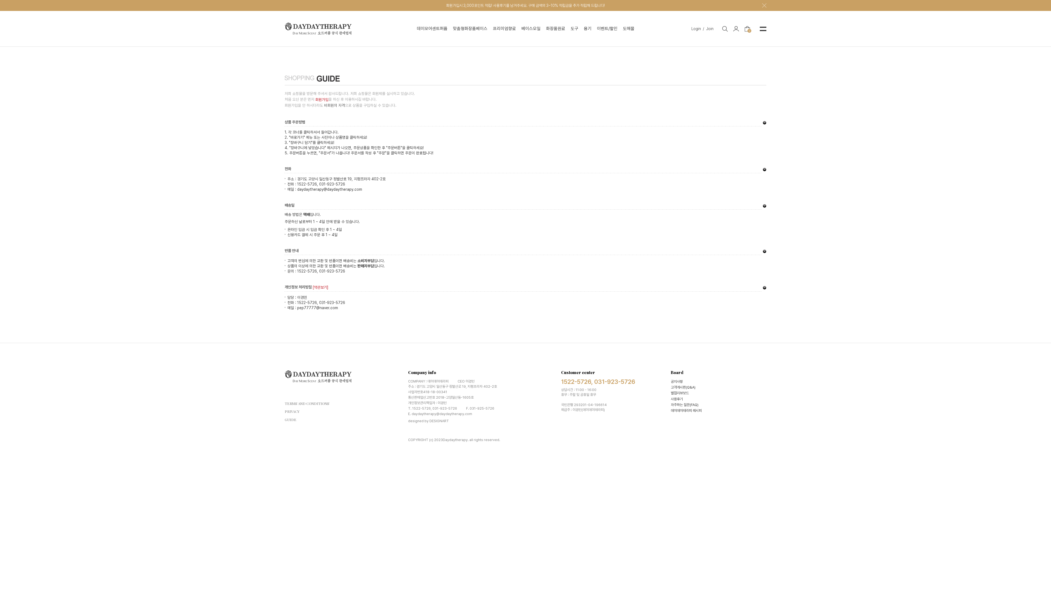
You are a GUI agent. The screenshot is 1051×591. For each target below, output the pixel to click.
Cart (749, 30)
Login (697, 28)
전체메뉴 (763, 29)
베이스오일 (531, 28)
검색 (725, 28)
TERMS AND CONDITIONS (307, 403)
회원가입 (321, 99)
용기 (587, 28)
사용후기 (677, 399)
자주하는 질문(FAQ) (684, 405)
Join (710, 28)
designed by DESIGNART (428, 421)
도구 (574, 28)
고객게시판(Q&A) (683, 387)
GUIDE (290, 419)
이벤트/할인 (607, 28)
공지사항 (677, 381)
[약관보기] (320, 287)
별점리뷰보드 (680, 393)
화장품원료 (555, 28)
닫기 (764, 6)
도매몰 (628, 28)
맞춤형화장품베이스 (470, 28)
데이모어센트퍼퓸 (432, 28)
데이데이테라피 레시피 (686, 411)
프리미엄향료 (504, 28)
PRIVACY (292, 411)
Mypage (736, 28)
